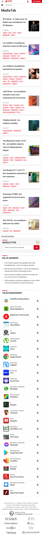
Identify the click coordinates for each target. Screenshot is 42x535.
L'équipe (19, 503)
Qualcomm (15, 58)
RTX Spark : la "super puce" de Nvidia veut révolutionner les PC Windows (15, 22)
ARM (12, 35)
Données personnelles (28, 505)
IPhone (5, 105)
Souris (5, 162)
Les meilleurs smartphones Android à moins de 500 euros (15, 44)
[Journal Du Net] (31, 519)
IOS (22, 105)
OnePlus (19, 79)
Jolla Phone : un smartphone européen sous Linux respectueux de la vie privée (14, 94)
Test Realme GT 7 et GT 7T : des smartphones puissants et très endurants (15, 173)
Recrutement (17, 505)
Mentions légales (8, 509)
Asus (4, 81)
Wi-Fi (11, 105)
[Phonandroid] (31, 532)
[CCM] (8, 1)
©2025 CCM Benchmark (32, 509)
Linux (21, 110)
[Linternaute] (11, 523)
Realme (13, 186)
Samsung (6, 56)
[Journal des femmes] (11, 519)
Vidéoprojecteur (20, 157)
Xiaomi (13, 56)
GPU (14, 33)
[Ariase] (11, 532)
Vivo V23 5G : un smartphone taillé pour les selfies (14, 222)
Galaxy (22, 58)
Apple (5, 33)
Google (16, 105)
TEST (12, 160)
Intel (22, 208)
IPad (11, 157)
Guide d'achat (7, 53)
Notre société (27, 503)
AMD (19, 33)
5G (18, 56)
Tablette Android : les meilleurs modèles (11, 121)
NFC (18, 112)
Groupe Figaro (19, 509)
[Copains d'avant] (11, 528)
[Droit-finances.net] (31, 523)
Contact (9, 505)
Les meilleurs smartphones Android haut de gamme (14, 67)
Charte (30, 507)
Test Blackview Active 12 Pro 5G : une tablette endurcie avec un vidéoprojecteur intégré (14, 145)
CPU (9, 33)
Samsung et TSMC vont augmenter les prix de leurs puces (14, 197)
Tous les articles (7, 236)
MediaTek (6, 35)
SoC (21, 81)
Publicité (35, 503)
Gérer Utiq (24, 507)
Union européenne (9, 112)
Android (22, 53)
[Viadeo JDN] (31, 528)
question (38, 1)
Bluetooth (6, 110)
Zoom (16, 53)
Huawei (11, 79)
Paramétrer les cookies (13, 507)
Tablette (5, 160)
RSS (35, 507)
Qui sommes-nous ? (10, 503)
